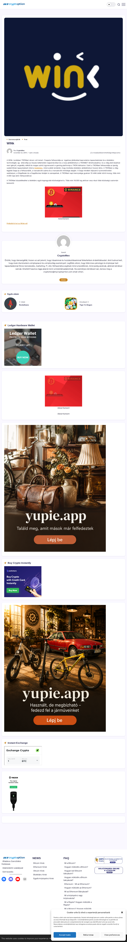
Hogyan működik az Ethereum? (78, 888)
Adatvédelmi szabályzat (12, 868)
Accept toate (65, 935)
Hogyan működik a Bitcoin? (76, 867)
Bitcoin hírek (38, 863)
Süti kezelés (7, 872)
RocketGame (24, 305)
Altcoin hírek (38, 871)
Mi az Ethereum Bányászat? (76, 891)
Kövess (63, 280)
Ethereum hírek (40, 867)
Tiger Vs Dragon (86, 305)
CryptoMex (20, 150)
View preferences (112, 935)
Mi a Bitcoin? (70, 863)
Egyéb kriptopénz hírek (43, 878)
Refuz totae (88, 935)
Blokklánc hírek (40, 874)
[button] (122, 912)
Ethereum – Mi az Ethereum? (77, 884)
